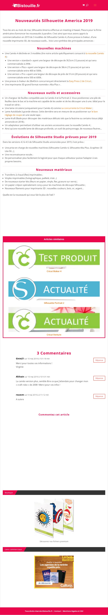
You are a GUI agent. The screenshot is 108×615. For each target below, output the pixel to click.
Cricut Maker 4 (54, 271)
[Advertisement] (54, 217)
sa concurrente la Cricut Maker (76, 108)
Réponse (99, 360)
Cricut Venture (54, 334)
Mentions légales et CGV (73, 611)
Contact (57, 611)
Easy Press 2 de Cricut (80, 81)
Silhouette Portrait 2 (54, 303)
